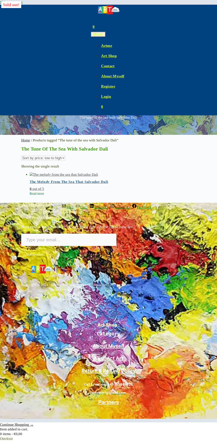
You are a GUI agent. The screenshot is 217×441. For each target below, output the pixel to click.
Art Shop (109, 56)
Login (106, 96)
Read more (37, 193)
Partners (108, 402)
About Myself (112, 76)
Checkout (6, 438)
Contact (107, 66)
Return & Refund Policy (109, 371)
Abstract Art (108, 358)
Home (25, 140)
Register (108, 86)
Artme (106, 45)
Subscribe (34, 254)
